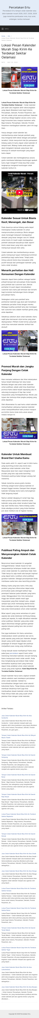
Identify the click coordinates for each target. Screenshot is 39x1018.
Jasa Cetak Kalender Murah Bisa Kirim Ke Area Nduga (19, 871)
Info (9, 36)
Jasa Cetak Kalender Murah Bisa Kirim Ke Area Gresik (19, 853)
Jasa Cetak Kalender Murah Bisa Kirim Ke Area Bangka (19, 987)
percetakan (14, 653)
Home (3, 36)
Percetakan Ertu (19, 7)
